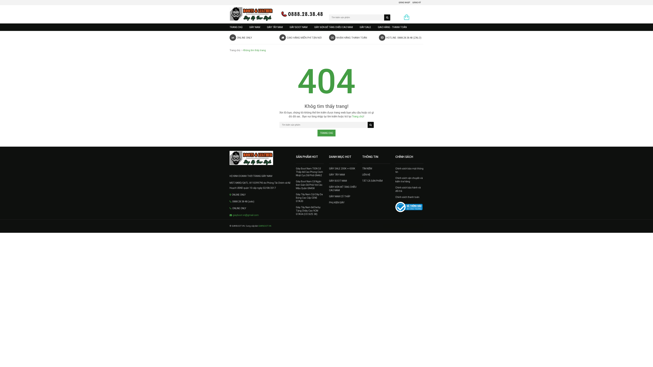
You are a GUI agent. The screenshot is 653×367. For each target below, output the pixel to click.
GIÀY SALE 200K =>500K (342, 168)
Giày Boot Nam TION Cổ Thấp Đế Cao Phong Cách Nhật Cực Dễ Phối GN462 (309, 172)
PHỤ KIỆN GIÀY (337, 202)
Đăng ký (417, 2)
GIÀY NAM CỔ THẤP (339, 196)
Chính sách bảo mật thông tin (409, 170)
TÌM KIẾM (367, 168)
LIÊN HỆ (366, 174)
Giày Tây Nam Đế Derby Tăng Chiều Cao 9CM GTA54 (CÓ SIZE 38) (308, 210)
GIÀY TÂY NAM (275, 27)
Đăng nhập (404, 2)
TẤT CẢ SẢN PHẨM (372, 180)
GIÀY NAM (254, 27)
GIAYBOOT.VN (264, 226)
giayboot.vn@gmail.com (246, 215)
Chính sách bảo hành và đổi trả (408, 189)
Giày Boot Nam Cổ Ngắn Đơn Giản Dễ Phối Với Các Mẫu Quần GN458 (309, 185)
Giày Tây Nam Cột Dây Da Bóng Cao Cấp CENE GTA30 (309, 198)
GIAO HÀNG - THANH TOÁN (392, 27)
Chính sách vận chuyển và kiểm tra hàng (409, 180)
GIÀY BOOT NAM (298, 27)
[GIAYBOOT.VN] (260, 158)
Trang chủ (236, 27)
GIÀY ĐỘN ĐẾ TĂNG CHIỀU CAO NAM (333, 27)
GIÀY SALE (365, 27)
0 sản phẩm (417, 17)
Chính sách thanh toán (407, 197)
